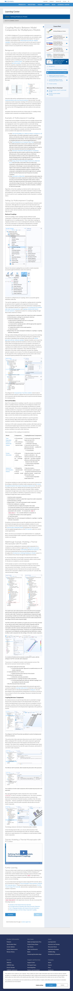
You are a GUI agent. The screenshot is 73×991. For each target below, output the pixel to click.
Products (22, 4)
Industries (31, 4)
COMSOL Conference (12, 970)
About (49, 962)
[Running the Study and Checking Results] (34, 863)
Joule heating (24, 549)
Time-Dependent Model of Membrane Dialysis (8, 442)
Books (29, 951)
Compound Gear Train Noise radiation (23, 392)
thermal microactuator (33, 548)
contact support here (26, 921)
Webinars (9, 962)
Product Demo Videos (32, 944)
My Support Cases (31, 965)
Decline (62, 985)
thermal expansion (34, 549)
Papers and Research (32, 949)
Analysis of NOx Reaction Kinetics (9, 469)
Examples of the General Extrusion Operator (20, 904)
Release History (11, 951)
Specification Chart (11, 944)
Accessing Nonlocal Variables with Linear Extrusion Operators (24, 906)
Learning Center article (21, 688)
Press (49, 967)
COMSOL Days (10, 965)
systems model (18, 61)
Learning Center (63, 4)
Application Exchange (53, 949)
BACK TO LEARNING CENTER (12, 20)
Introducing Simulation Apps (34, 954)
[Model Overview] (9, 863)
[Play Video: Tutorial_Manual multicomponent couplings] (23, 852)
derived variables (16, 63)
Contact (52, 1)
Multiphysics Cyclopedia (54, 954)
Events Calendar (11, 967)
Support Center (31, 962)
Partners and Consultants (33, 970)
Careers (50, 965)
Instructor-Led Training (53, 944)
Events (47, 4)
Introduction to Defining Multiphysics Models (24, 553)
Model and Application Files (34, 942)
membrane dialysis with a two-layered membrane (16, 100)
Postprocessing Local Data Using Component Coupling (22, 909)
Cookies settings (39, 985)
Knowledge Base (31, 967)
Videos (40, 4)
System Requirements (12, 949)
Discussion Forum (52, 947)
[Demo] (14, 863)
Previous (10, 914)
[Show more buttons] (40, 863)
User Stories (30, 947)
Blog (53, 4)
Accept (51, 985)
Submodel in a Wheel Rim (18, 176)
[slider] (24, 863)
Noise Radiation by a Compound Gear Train (23, 142)
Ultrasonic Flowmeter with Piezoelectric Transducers (25, 150)
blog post (33, 689)
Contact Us (50, 970)
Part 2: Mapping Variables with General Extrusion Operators (24, 908)
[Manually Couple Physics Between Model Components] (25, 863)
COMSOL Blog (51, 951)
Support (45, 1)
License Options (11, 947)
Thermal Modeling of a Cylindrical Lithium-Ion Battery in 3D (27, 133)
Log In (64, 1)
